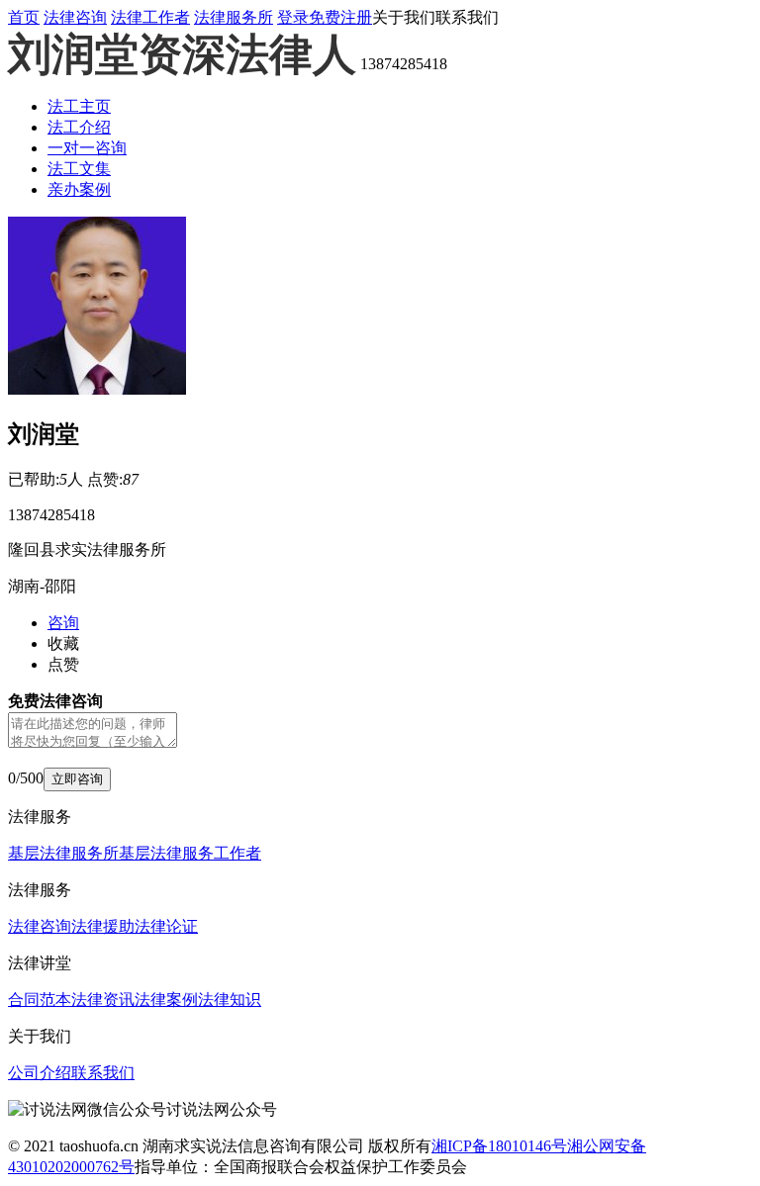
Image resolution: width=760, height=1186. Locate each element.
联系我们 (103, 1072)
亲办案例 (79, 189)
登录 (293, 17)
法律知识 (229, 999)
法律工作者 (150, 17)
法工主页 (79, 106)
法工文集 (79, 168)
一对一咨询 (87, 147)
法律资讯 (103, 999)
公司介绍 (39, 1072)
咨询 (63, 622)
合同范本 (39, 999)
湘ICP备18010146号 (499, 1146)
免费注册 (340, 17)
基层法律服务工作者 (190, 853)
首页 (24, 17)
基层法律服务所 (63, 853)
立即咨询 (77, 779)
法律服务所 (233, 17)
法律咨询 (75, 17)
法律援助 (103, 926)
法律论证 (166, 926)
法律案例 (166, 999)
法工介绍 (79, 127)
